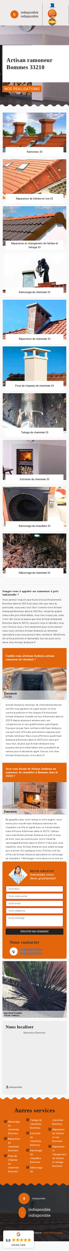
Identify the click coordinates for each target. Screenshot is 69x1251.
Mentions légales (53, 1232)
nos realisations (22, 88)
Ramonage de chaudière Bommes (36, 1156)
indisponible (29, 12)
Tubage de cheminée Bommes (36, 1124)
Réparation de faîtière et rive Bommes (58, 1135)
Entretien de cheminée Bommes (35, 1139)
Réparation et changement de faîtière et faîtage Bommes (58, 1156)
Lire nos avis (19, 1245)
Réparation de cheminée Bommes (14, 1145)
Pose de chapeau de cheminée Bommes (13, 1164)
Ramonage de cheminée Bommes (14, 1127)
